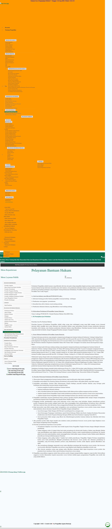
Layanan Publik (11, 264)
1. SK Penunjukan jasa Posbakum (41, 316)
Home (6, 264)
